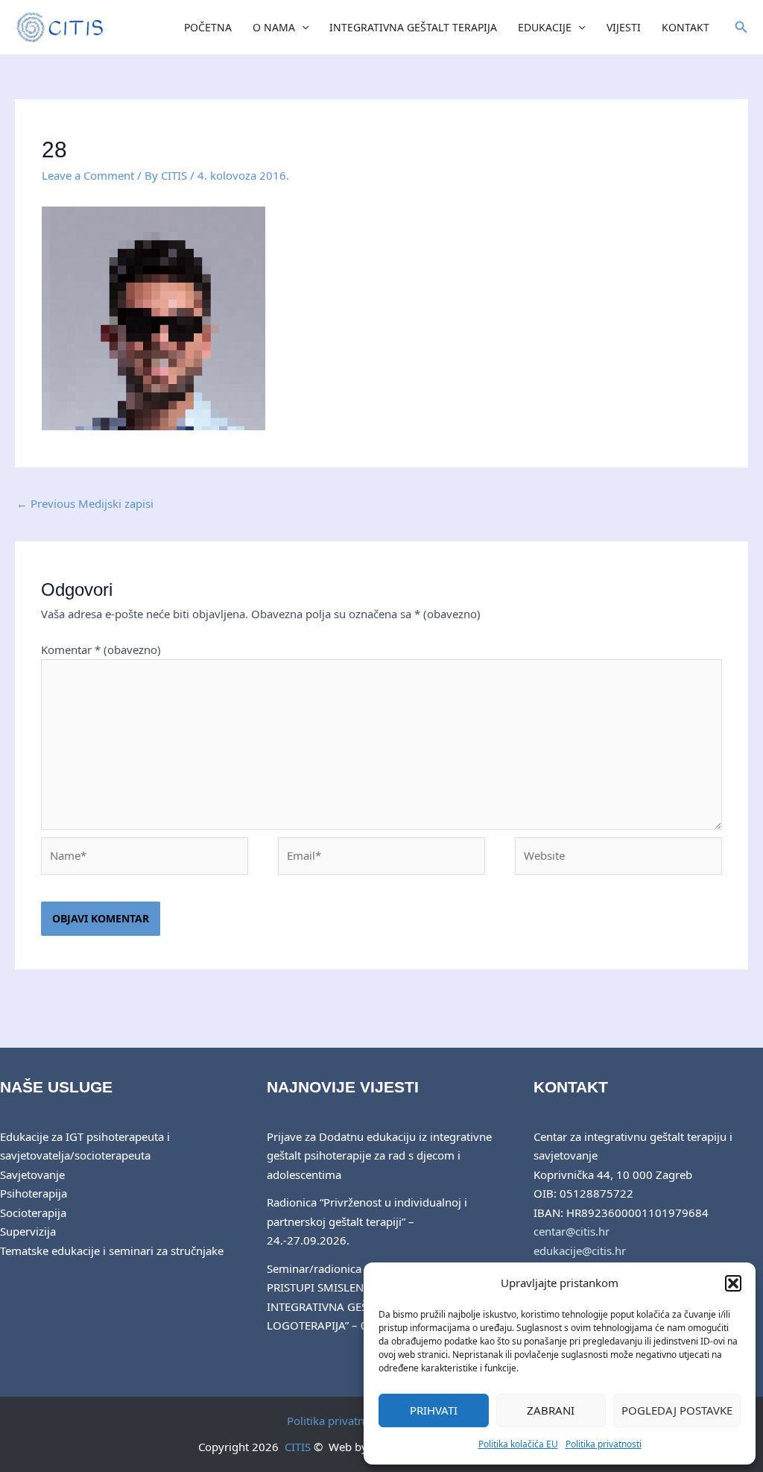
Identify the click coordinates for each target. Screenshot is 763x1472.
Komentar (101, 649)
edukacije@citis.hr (580, 1250)
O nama (274, 27)
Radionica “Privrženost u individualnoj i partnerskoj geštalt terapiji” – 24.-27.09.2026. (367, 1221)
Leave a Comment (88, 175)
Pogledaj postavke (676, 1410)
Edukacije (545, 27)
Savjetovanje (32, 1174)
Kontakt (685, 27)
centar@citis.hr (572, 1231)
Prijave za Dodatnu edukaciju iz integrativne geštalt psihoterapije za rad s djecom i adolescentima (379, 1155)
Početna (208, 27)
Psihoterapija (33, 1193)
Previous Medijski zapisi (84, 503)
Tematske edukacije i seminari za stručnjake (112, 1250)
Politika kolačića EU (518, 1444)
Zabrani (550, 1410)
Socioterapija (33, 1212)
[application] (301, 27)
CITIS (298, 1446)
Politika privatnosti (604, 1444)
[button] (733, 1283)
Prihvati (434, 1410)
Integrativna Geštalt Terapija (413, 27)
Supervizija (28, 1231)
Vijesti (624, 27)
